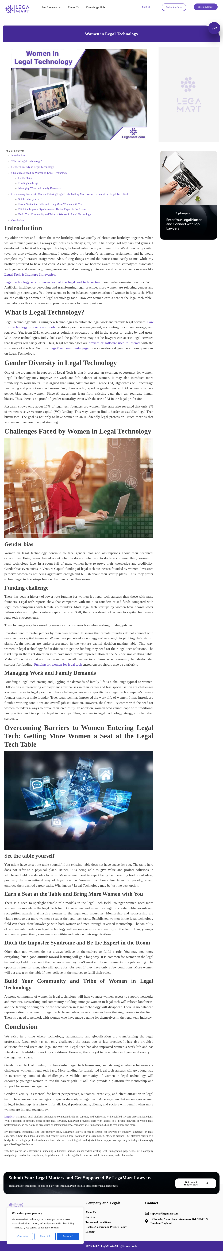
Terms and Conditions (98, 1222)
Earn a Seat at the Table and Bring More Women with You (50, 204)
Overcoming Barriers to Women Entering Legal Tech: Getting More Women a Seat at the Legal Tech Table (70, 194)
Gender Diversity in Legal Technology (32, 166)
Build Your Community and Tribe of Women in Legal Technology (54, 214)
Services (90, 1217)
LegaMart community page (69, 348)
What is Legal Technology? (26, 161)
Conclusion (17, 220)
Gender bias (25, 177)
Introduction (18, 155)
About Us (73, 7)
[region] (45, 1225)
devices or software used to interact (114, 343)
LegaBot (90, 1231)
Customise (22, 1236)
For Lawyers (49, 7)
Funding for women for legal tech (58, 664)
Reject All (45, 1236)
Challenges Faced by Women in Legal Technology (39, 172)
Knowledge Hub (95, 7)
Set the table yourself (29, 199)
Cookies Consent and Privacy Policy (106, 1226)
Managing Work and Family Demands (39, 188)
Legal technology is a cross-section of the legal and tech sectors (52, 282)
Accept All (68, 1236)
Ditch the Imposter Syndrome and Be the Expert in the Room (52, 209)
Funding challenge (28, 183)
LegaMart (9, 1116)
